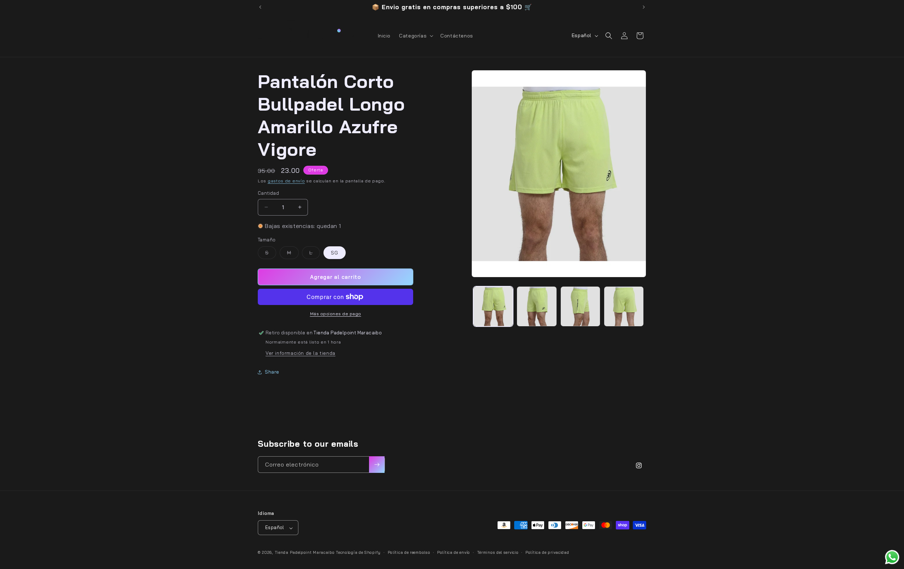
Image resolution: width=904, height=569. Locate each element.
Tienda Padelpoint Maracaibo (305, 552)
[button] (415, 35)
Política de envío (453, 552)
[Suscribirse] (377, 464)
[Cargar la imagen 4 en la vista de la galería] (624, 306)
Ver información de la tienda (300, 353)
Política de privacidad (547, 552)
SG (334, 253)
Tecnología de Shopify (358, 552)
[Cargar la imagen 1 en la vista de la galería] (493, 306)
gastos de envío (286, 180)
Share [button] (272, 372)
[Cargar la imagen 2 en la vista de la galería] (537, 306)
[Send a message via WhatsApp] (892, 557)
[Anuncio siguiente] (644, 7)
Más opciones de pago (335, 313)
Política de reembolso (409, 552)
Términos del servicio (498, 552)
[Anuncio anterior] (260, 7)
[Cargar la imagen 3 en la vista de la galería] (580, 306)
